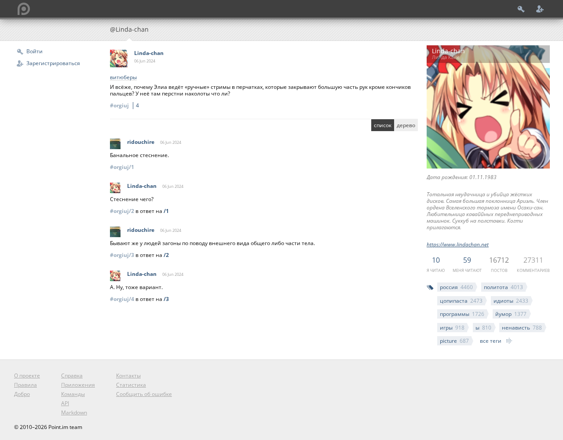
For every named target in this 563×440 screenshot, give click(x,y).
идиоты (511, 300)
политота (503, 287)
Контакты (128, 375)
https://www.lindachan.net (458, 244)
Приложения (78, 384)
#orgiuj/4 (122, 299)
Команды (73, 394)
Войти (34, 51)
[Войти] (521, 9)
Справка (72, 375)
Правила (25, 384)
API (65, 403)
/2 (166, 255)
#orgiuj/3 (122, 255)
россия (456, 287)
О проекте (27, 375)
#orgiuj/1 (122, 167)
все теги (490, 341)
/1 (166, 211)
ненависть (522, 327)
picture (454, 341)
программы (462, 314)
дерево (406, 125)
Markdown (74, 412)
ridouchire (140, 142)
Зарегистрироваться (53, 63)
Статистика (131, 384)
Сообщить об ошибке (144, 394)
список (382, 125)
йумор (510, 314)
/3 (166, 299)
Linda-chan (149, 53)
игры (452, 327)
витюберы (123, 78)
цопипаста (461, 300)
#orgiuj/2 (122, 211)
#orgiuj (124, 105)
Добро (22, 394)
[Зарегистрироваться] (540, 9)
